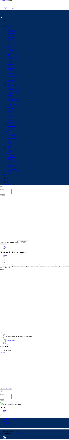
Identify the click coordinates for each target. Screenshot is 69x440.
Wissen (7, 184)
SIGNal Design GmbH (17, 433)
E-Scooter (10, 108)
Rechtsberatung (12, 73)
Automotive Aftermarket (14, 116)
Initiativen (10, 64)
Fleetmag (5, 7)
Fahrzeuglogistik (12, 42)
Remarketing (11, 97)
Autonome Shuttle (12, 53)
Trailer (9, 173)
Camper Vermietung (13, 150)
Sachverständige (12, 74)
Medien (10, 69)
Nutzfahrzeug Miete (13, 170)
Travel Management (13, 76)
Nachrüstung (11, 46)
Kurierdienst (11, 158)
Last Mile (10, 162)
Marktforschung (12, 68)
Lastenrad (10, 142)
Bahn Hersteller (12, 126)
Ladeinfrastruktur (12, 109)
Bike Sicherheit (11, 135)
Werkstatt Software (13, 122)
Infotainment (11, 45)
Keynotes (7, 176)
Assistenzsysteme (12, 85)
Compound (11, 37)
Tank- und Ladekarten (13, 101)
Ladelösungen (11, 111)
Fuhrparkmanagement (11, 84)
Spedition (10, 172)
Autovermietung (12, 33)
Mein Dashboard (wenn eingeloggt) (11, 418)
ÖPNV (9, 130)
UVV (9, 77)
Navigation (10, 70)
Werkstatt (7, 114)
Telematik (10, 103)
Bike (6, 131)
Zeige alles (2, 352)
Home (4, 246)
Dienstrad (10, 139)
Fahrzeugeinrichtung (13, 41)
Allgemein (7, 52)
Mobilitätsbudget (12, 96)
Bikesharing (11, 136)
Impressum (5, 426)
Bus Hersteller (11, 128)
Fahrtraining (11, 60)
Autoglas (10, 115)
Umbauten (10, 50)
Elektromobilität (9, 105)
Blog (6, 181)
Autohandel (11, 30)
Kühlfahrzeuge (11, 159)
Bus (9, 127)
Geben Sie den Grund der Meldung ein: (8, 242)
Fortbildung (11, 62)
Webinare (7, 178)
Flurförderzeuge (12, 155)
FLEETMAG (8, 182)
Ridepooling (11, 49)
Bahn (9, 124)
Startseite (5, 410)
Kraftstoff (10, 65)
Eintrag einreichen (4, 0)
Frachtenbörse (11, 157)
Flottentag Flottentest (8, 8)
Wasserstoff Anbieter (13, 83)
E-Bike (9, 140)
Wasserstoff (11, 81)
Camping (7, 147)
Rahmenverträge (12, 72)
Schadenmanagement (13, 99)
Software (7, 145)
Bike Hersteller (11, 134)
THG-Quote (11, 112)
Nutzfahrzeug (11, 166)
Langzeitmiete (11, 93)
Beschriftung (11, 34)
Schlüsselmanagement (13, 100)
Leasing (10, 95)
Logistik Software (12, 165)
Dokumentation (6, 423)
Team (4, 421)
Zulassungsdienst (12, 104)
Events (4, 411)
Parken (10, 47)
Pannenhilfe (11, 118)
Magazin (5, 180)
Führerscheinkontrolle (13, 92)
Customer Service (12, 57)
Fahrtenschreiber (12, 154)
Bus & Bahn (8, 123)
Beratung (10, 54)
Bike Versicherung (12, 138)
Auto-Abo (10, 29)
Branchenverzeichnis (8, 25)
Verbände (10, 78)
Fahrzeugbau (11, 39)
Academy (5, 174)
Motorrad (10, 143)
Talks (6, 177)
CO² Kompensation (13, 56)
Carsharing (11, 35)
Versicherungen (12, 80)
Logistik (7, 153)
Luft (9, 66)
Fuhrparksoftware (12, 91)
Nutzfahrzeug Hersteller (14, 169)
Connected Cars (12, 38)
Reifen (9, 119)
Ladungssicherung (12, 161)
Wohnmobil (11, 151)
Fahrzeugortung (12, 88)
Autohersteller (11, 31)
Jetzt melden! (3, 243)
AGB (4, 425)
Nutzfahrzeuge (11, 167)
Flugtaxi (10, 61)
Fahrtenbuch (11, 87)
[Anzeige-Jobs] (34, 290)
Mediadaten (6, 422)
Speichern (5, 255)
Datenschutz (6, 427)
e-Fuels (10, 58)
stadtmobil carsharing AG (5, 388)
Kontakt (5, 419)
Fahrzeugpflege (12, 43)
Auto (6, 26)
